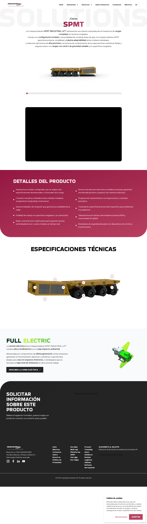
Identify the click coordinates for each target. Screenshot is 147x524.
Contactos (117, 4)
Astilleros (88, 454)
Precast (87, 447)
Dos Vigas (74, 460)
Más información (121, 517)
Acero (86, 452)
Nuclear (87, 457)
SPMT (72, 454)
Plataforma (75, 452)
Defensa (88, 465)
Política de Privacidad (57, 461)
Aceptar (136, 517)
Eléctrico (128, 4)
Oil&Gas (87, 462)
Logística (88, 460)
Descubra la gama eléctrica (23, 369)
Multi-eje (74, 449)
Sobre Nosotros (102, 4)
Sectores (85, 4)
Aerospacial (89, 467)
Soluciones (71, 4)
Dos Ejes (74, 447)
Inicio (61, 4)
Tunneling (88, 449)
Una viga (73, 457)
